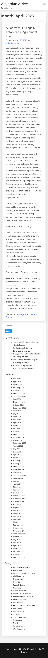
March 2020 (17, 522)
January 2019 (18, 554)
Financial (16, 582)
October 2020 (18, 501)
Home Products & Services (23, 596)
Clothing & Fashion (20, 576)
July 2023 (16, 414)
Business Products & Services (24, 573)
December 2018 (19, 557)
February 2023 (18, 428)
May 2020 (17, 516)
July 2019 (16, 539)
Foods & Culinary (19, 585)
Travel (15, 623)
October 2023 (18, 405)
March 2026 (17, 384)
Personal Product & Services (24, 605)
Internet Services (19, 599)
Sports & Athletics (20, 617)
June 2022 (17, 452)
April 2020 (17, 519)
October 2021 (18, 472)
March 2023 (17, 425)
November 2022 (19, 437)
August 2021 (18, 478)
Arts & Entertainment (21, 567)
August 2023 (18, 411)
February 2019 (18, 551)
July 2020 (16, 510)
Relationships (18, 611)
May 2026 (17, 378)
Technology (17, 620)
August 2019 (18, 537)
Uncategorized (22, 314)
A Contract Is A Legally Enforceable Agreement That (21, 32)
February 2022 (18, 460)
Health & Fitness (19, 591)
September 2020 (19, 504)
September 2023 (19, 408)
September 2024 (19, 396)
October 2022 (18, 440)
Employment (18, 579)
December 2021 (19, 466)
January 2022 (18, 463)
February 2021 (18, 490)
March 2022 (17, 458)
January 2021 (18, 493)
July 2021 (16, 481)
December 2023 (19, 402)
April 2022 (17, 455)
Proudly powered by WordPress (19, 649)
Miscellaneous (18, 602)
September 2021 (19, 475)
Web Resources (19, 629)
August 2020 (18, 507)
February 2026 (18, 387)
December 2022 (19, 434)
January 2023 (18, 431)
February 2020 (18, 525)
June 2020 (17, 513)
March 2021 (17, 487)
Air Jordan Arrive (14, 3)
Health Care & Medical (22, 594)
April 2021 (17, 484)
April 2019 (17, 545)
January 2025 (18, 390)
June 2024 (17, 399)
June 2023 (17, 416)
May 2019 (17, 542)
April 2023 (17, 422)
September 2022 (19, 443)
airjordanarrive (12, 43)
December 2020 (19, 496)
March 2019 (17, 548)
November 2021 (19, 469)
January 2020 (18, 528)
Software (16, 614)
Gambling (17, 588)
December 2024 (19, 393)
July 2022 (16, 449)
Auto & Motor (18, 570)
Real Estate (17, 608)
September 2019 (19, 534)
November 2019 (19, 531)
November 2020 (19, 499)
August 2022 (18, 446)
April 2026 (17, 381)
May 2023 (17, 420)
